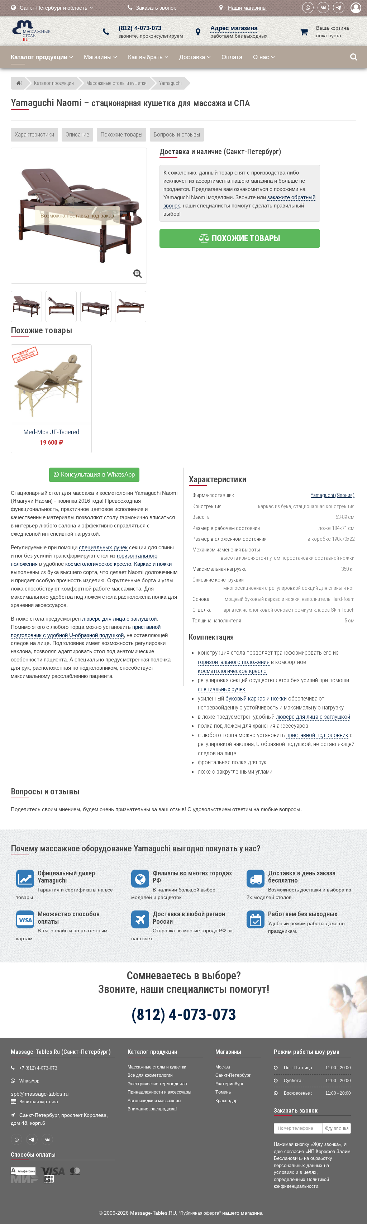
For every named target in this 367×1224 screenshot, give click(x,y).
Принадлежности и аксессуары (159, 1092)
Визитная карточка (38, 1101)
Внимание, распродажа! (152, 1108)
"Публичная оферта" (200, 1213)
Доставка (192, 57)
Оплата (231, 57)
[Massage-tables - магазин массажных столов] (31, 30)
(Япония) (332, 495)
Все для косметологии (150, 1075)
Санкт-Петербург (233, 1075)
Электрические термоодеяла (157, 1083)
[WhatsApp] (308, 7)
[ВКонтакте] (323, 7)
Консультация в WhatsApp (97, 474)
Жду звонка (336, 1128)
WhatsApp (29, 1081)
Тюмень (223, 1092)
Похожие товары (121, 134)
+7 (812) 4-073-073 (38, 1068)
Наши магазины (247, 8)
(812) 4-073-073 (140, 28)
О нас (261, 57)
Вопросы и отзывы (177, 134)
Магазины (97, 57)
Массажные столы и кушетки (157, 1067)
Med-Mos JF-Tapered (51, 432)
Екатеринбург (229, 1083)
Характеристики (34, 134)
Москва (222, 1067)
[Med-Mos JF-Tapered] (51, 385)
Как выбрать (145, 57)
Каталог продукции (152, 1051)
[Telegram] (338, 7)
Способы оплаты (33, 1154)
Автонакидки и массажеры (154, 1100)
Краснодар (226, 1100)
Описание (77, 134)
